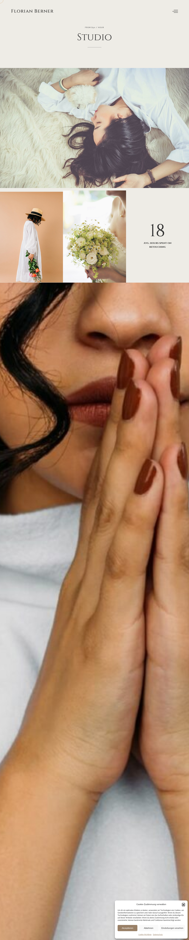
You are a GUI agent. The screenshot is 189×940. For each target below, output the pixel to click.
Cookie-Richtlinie (145, 935)
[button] (183, 904)
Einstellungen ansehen (172, 928)
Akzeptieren (127, 928)
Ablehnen (148, 928)
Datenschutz (158, 935)
